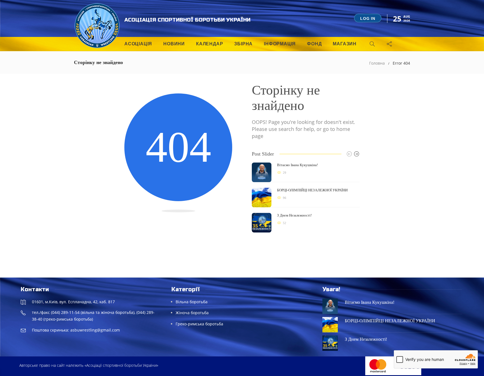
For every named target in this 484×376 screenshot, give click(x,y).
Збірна (243, 43)
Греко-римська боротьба (199, 323)
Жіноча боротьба (192, 312)
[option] (306, 197)
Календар (209, 43)
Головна (377, 63)
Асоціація (138, 43)
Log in (367, 18)
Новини (174, 43)
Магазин (345, 43)
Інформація (280, 43)
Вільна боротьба (192, 301)
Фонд (314, 43)
